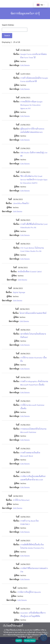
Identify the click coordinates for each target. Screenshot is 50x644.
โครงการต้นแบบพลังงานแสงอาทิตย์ (33, 313)
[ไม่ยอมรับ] (46, 633)
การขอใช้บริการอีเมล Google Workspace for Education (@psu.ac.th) (31, 104)
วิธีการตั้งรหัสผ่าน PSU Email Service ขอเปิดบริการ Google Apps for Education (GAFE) (33, 179)
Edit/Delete (25, 65)
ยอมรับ (18, 640)
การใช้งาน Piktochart (21, 500)
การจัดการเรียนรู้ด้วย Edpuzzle (29, 592)
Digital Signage (19, 292)
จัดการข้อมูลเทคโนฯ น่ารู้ (25, 13)
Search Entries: (8, 25)
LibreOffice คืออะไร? (21, 203)
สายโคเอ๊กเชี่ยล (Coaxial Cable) (30, 271)
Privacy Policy (30, 640)
